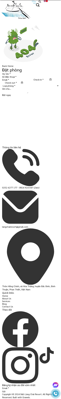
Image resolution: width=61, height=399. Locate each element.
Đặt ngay (6, 95)
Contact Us (7, 306)
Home (5, 295)
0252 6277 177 (9, 187)
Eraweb (26, 397)
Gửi (3, 391)
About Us (6, 298)
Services (6, 301)
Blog (4, 303)
